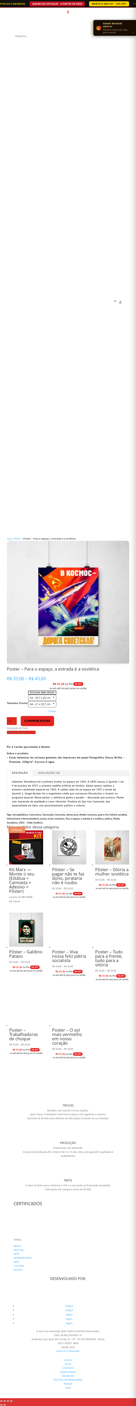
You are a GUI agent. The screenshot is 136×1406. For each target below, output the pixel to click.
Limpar (52, 711)
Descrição (20, 773)
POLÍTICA (19, 1250)
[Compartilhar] (8, 1401)
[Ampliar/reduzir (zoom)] (1, 1401)
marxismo (59, 819)
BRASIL (17, 1246)
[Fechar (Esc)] (11, 1401)
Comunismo (35, 815)
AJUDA (68, 1360)
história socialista (118, 815)
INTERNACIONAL (23, 1257)
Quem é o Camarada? (68, 1351)
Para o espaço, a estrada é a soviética (84, 819)
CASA (68, 1387)
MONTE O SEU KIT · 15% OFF (109, 3)
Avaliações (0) (49, 773)
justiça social (46, 819)
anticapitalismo (20, 815)
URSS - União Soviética (31, 823)
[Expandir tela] (4, 1401)
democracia (72, 815)
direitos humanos (88, 815)
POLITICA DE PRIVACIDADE (68, 1379)
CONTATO (68, 1368)
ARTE (16, 1253)
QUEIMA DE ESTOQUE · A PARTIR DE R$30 (57, 3)
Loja (9, 538)
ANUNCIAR (68, 1375)
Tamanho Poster (17, 703)
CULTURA (19, 1265)
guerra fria (103, 815)
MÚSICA (18, 1269)
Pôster (17, 538)
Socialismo (12, 823)
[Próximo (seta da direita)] (4, 1404)
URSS (16, 1261)
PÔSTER (68, 1383)
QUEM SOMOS (68, 1372)
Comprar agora (37, 720)
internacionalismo (30, 819)
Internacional (13, 819)
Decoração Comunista (53, 815)
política (108, 819)
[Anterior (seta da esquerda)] (1, 1404)
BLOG (68, 1364)
